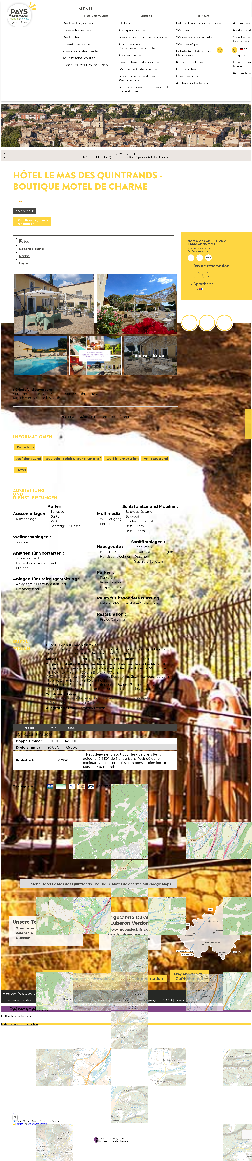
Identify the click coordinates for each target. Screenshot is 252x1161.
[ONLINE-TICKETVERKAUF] (248, 412)
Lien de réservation (210, 266)
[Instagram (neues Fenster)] (197, 273)
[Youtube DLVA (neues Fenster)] (224, 323)
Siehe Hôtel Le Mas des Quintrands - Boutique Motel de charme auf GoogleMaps (101, 884)
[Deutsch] (242, 51)
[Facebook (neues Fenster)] (205, 273)
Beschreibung (31, 249)
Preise (24, 256)
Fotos (24, 241)
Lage (23, 263)
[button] (235, 50)
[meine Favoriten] (220, 50)
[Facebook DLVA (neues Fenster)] (189, 323)
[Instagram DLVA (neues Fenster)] (207, 323)
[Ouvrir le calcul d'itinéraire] (15, 1117)
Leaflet (19, 1124)
